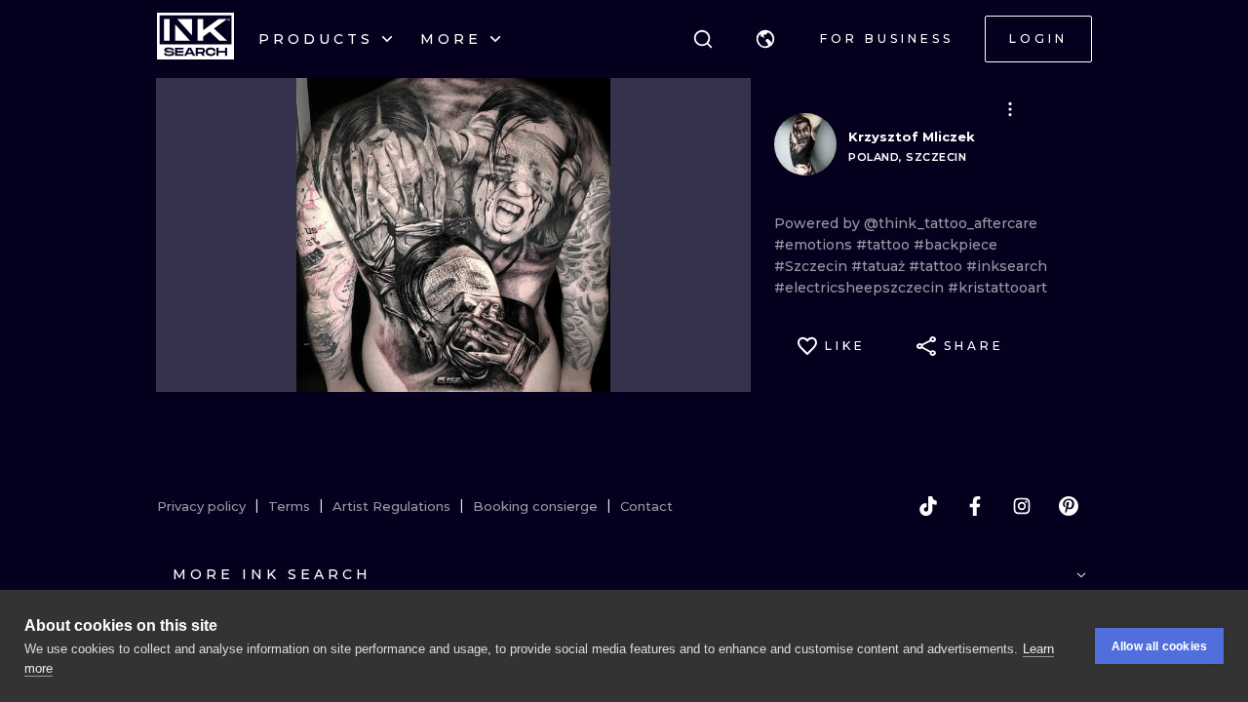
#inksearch (1006, 266)
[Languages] (765, 39)
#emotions (815, 245)
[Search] (703, 39)
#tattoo (885, 245)
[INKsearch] (195, 39)
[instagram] (1021, 506)
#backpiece (955, 245)
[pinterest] (1068, 506)
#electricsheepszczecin (861, 287)
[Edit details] (1010, 109)
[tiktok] (928, 506)
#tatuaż (880, 266)
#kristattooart (997, 287)
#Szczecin (812, 266)
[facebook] (975, 506)
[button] (765, 39)
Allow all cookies (1159, 646)
